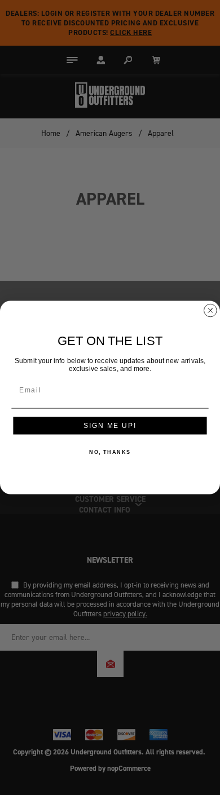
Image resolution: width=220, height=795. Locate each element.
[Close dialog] (210, 310)
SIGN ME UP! (110, 425)
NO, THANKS (110, 452)
